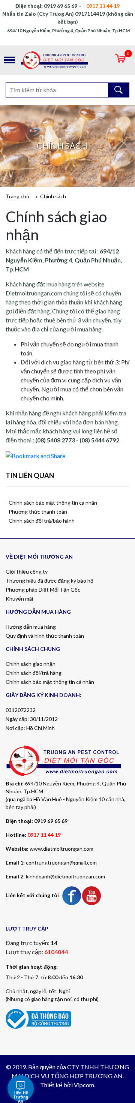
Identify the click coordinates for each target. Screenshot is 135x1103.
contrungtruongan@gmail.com (61, 862)
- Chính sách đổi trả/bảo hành (40, 520)
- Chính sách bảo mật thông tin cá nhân (51, 502)
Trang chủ (17, 196)
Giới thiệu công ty (27, 571)
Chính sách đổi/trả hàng (34, 673)
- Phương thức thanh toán (36, 511)
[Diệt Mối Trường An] (67, 60)
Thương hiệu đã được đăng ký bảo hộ (49, 580)
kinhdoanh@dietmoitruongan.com (65, 876)
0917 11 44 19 (44, 835)
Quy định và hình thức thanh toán (45, 635)
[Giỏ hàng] (120, 60)
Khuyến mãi (19, 598)
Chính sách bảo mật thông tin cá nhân (50, 682)
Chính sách (53, 196)
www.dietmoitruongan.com (61, 848)
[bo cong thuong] (38, 1018)
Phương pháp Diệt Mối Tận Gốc (43, 589)
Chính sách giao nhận (31, 664)
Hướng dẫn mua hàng (31, 626)
